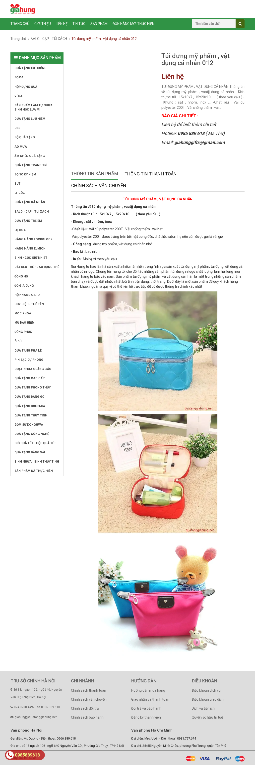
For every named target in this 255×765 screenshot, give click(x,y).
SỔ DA (18, 77)
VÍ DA (18, 96)
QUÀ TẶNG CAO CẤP (29, 378)
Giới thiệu (42, 24)
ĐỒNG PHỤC (23, 332)
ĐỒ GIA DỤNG (24, 285)
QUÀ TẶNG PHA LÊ (28, 350)
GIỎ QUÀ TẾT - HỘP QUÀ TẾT (35, 443)
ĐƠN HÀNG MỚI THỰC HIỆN (133, 24)
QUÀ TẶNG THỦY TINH (30, 415)
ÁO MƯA (20, 146)
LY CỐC (19, 193)
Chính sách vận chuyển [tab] (98, 185)
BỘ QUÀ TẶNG (24, 137)
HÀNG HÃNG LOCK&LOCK (33, 239)
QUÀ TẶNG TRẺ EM (28, 221)
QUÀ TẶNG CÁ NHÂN (29, 202)
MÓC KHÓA (22, 313)
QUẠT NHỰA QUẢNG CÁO (32, 369)
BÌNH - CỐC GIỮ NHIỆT (30, 257)
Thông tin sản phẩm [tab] (94, 173)
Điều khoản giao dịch (208, 699)
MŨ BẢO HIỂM (24, 322)
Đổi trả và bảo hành (146, 708)
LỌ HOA (20, 230)
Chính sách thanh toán (88, 690)
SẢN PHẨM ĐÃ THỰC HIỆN (33, 471)
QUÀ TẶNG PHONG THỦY (32, 387)
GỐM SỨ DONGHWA (28, 424)
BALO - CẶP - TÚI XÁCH (49, 39)
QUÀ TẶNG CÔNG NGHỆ (31, 434)
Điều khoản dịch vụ (206, 690)
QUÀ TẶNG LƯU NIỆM (29, 119)
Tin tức (78, 24)
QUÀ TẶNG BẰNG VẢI (29, 452)
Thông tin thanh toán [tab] (151, 173)
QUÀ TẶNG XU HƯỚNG (30, 68)
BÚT (17, 183)
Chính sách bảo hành (87, 717)
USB (17, 128)
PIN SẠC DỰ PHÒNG (28, 360)
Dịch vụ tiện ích (203, 708)
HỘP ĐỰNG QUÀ (25, 87)
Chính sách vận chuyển (89, 699)
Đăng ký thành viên (146, 717)
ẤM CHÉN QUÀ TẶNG (29, 156)
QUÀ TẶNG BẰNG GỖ (29, 396)
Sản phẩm (99, 24)
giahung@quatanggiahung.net (36, 717)
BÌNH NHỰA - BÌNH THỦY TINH (36, 461)
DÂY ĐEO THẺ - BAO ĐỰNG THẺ (36, 267)
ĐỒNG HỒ (21, 276)
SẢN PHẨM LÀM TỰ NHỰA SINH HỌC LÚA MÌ (33, 107)
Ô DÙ (17, 341)
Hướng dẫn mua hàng (148, 690)
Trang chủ (19, 24)
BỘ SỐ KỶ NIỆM (25, 174)
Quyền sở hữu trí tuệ (207, 717)
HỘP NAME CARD (27, 295)
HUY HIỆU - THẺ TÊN (29, 304)
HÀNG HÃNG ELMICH (30, 248)
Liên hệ (61, 24)
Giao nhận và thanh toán (150, 699)
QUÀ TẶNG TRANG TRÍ (30, 165)
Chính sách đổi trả (85, 708)
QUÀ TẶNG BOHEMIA (29, 406)
